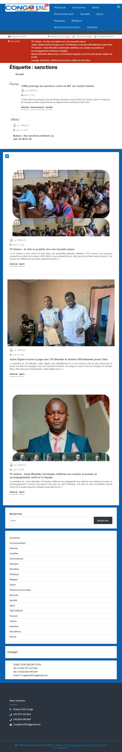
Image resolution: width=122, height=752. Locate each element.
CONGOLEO (33, 90)
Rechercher (16, 513)
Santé (95, 7)
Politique (60, 7)
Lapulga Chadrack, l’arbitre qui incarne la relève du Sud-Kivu (60, 60)
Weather (14, 626)
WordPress (15, 631)
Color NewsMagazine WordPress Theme (83, 745)
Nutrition (14, 569)
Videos (13, 621)
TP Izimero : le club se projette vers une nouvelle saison (58, 41)
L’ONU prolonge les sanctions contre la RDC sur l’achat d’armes (57, 86)
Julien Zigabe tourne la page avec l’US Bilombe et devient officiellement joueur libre (71, 44)
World (13, 636)
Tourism (14, 616)
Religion (77, 20)
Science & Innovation (67, 27)
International (37, 107)
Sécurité (14, 595)
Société (85, 13)
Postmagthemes (61, 747)
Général (25, 107)
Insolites (92, 27)
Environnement (64, 13)
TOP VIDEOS (16, 610)
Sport (99, 13)
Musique (59, 20)
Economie (78, 7)
